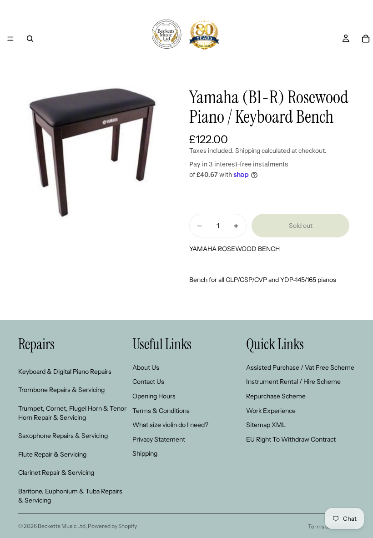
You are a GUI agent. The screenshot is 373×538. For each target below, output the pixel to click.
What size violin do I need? (170, 425)
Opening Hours (154, 396)
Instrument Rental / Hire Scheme (293, 381)
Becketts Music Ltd (62, 526)
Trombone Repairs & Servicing (61, 390)
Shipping (144, 453)
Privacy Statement (158, 439)
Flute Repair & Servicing (52, 454)
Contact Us (148, 381)
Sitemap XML (266, 425)
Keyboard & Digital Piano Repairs (64, 371)
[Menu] (10, 38)
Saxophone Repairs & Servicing (63, 436)
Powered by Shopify (112, 526)
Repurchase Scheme (276, 396)
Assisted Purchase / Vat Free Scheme (300, 367)
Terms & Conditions (161, 410)
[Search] (30, 39)
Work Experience (271, 410)
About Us (145, 367)
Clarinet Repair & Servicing (56, 472)
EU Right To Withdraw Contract (291, 439)
